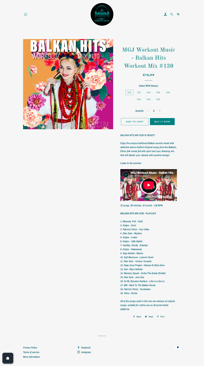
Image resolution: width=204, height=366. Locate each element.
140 (139, 99)
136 (158, 92)
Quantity (139, 110)
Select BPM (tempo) (148, 85)
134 (149, 92)
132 (139, 92)
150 (158, 99)
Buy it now (162, 121)
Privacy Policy (30, 347)
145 (149, 99)
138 (168, 92)
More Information (31, 357)
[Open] (7, 358)
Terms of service (31, 352)
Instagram (85, 352)
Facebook (85, 347)
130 (129, 92)
